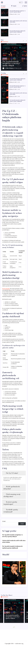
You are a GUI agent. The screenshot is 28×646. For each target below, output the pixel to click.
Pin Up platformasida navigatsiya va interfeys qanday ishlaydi (17, 11)
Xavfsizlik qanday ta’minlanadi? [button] (11, 511)
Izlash (4, 521)
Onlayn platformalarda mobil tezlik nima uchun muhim (18, 21)
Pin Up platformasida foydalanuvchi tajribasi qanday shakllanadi (17, 31)
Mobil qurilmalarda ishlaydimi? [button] (12, 488)
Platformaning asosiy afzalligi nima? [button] (12, 495)
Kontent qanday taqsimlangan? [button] (10, 503)
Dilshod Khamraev (10, 68)
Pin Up (6, 288)
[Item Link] (4, 12)
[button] (21, 2)
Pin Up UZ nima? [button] (12, 473)
